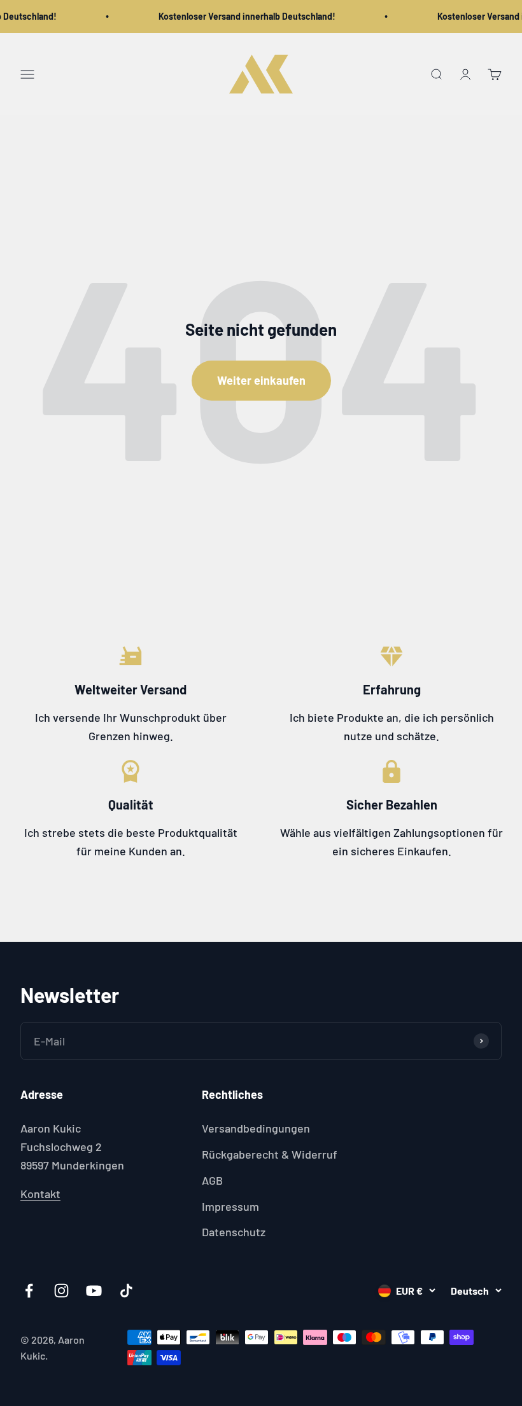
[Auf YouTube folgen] (93, 1290)
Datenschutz (233, 1232)
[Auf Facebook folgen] (29, 1290)
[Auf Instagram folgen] (61, 1290)
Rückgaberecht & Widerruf (269, 1154)
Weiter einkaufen (261, 380)
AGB (212, 1180)
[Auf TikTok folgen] (126, 1290)
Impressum (230, 1206)
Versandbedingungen (256, 1128)
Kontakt (40, 1194)
